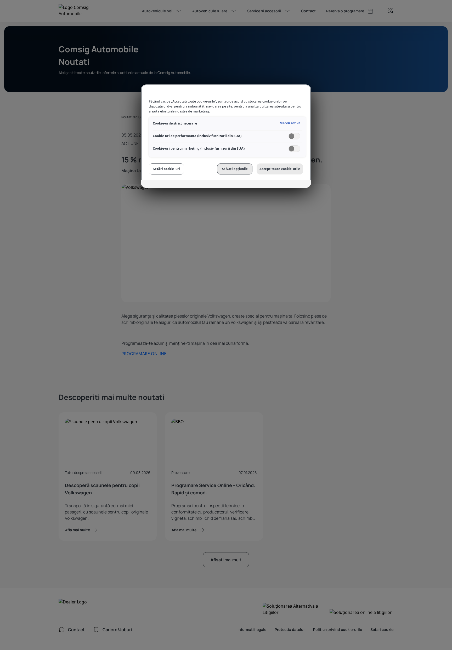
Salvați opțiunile (235, 169)
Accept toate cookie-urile (279, 169)
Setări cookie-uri (166, 169)
